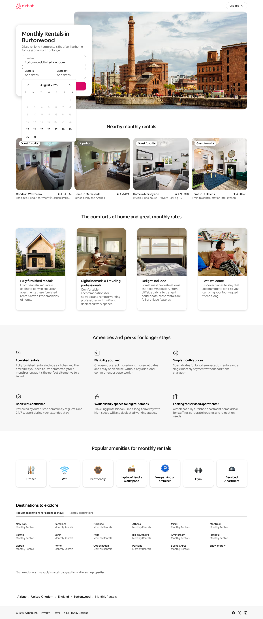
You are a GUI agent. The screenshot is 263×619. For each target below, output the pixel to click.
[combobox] (54, 62)
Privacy (45, 612)
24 (34, 129)
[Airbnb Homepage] (25, 5)
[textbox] (38, 75)
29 (70, 129)
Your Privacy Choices (76, 612)
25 (41, 129)
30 (27, 136)
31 (34, 136)
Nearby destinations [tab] (81, 512)
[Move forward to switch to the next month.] (70, 85)
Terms (57, 612)
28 (63, 129)
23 (27, 129)
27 (56, 129)
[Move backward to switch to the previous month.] (28, 85)
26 (48, 129)
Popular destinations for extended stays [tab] (40, 512)
